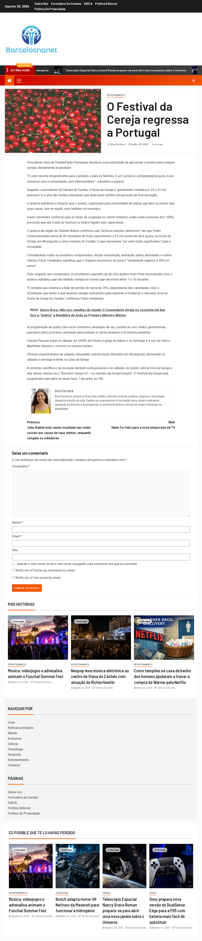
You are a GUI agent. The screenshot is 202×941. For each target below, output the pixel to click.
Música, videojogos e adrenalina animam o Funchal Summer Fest (27, 904)
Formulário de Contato (66, 3)
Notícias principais (21, 728)
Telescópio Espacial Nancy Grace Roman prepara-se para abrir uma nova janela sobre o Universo (104, 70)
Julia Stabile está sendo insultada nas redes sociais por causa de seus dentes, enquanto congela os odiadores (59, 430)
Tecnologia (15, 749)
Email (17, 536)
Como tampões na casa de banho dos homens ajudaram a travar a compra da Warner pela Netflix (162, 676)
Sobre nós (41, 3)
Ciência (13, 744)
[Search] (193, 80)
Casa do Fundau (54, 162)
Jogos (152, 893)
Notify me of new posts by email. (38, 578)
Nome (17, 522)
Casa (11, 722)
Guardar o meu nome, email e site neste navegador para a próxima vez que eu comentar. (77, 564)
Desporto (14, 754)
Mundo (12, 733)
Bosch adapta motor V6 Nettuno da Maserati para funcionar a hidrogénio (77, 904)
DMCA (88, 3)
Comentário (21, 466)
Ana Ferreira (117, 144)
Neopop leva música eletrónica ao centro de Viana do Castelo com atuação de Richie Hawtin (100, 676)
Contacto (14, 765)
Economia (14, 738)
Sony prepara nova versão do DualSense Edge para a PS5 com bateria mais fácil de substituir (167, 910)
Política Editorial (106, 3)
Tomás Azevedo (42, 682)
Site (15, 550)
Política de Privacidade (50, 9)
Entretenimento (116, 95)
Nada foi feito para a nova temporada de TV (143, 424)
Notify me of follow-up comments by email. (45, 570)
